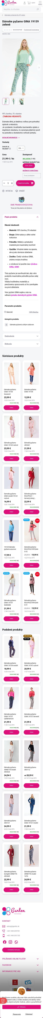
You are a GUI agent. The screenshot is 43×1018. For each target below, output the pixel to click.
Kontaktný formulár (14, 950)
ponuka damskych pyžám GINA (24, 295)
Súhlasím (23, 1007)
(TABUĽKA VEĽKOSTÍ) (12, 116)
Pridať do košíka (23, 183)
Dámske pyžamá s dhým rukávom (22, 325)
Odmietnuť (29, 1014)
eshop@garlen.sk (13, 926)
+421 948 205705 (13, 931)
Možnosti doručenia (30, 170)
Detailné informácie (9, 137)
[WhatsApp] (16, 942)
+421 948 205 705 (13, 935)
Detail (11, 407)
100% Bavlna (33, 312)
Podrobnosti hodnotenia (31, 30)
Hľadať (38, 9)
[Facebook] (4, 942)
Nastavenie (17, 1014)
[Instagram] (10, 942)
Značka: (6, 34)
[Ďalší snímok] (39, 67)
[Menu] (40, 3)
